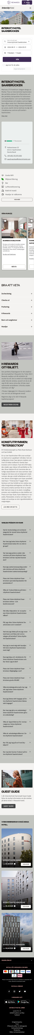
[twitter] (20, 991)
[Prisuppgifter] (15, 864)
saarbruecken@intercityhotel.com (18, 159)
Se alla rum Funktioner (9, 254)
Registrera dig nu (10, 405)
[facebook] (9, 991)
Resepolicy (17, 1030)
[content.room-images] (5, 221)
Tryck (17, 1024)
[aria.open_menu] (30, 8)
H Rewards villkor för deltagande (17, 1026)
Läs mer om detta (10, 507)
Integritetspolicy (17, 1022)
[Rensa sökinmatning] (29, 41)
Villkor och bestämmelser (17, 1032)
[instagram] (14, 991)
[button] (14, 243)
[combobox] (17, 41)
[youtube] (25, 991)
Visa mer (17, 199)
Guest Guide (8, 806)
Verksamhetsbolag (17, 1028)
